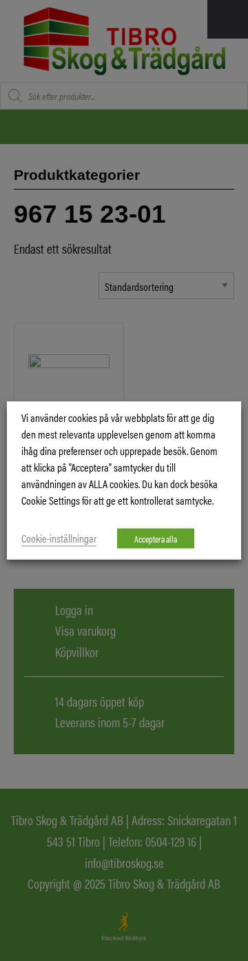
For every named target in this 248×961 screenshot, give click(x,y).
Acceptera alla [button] (155, 538)
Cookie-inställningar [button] (58, 538)
